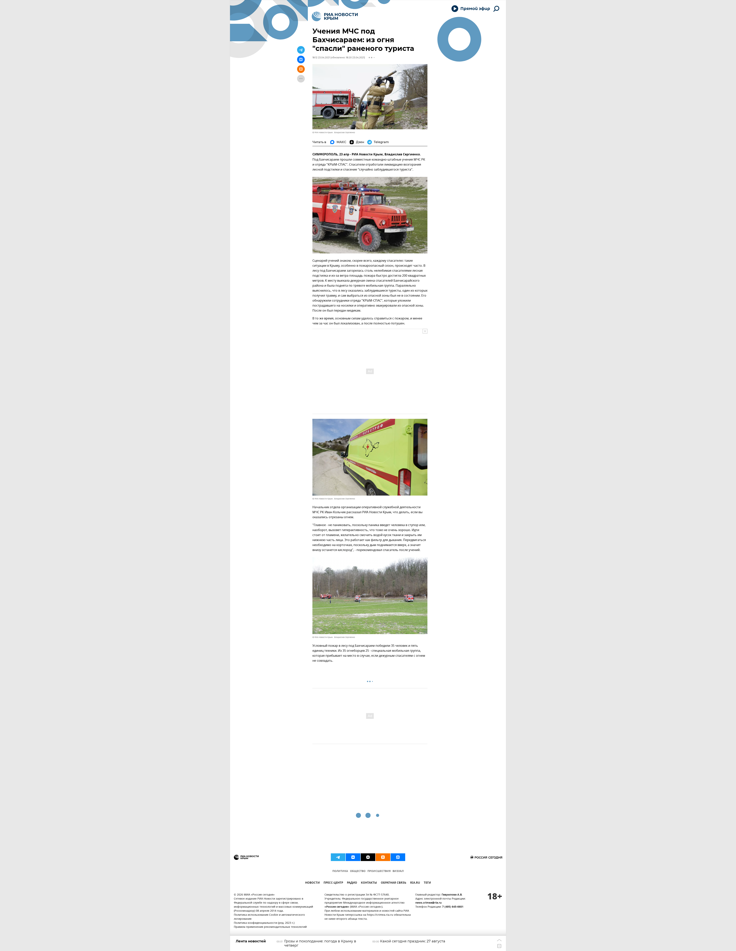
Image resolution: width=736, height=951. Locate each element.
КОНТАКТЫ (369, 883)
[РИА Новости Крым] (334, 16)
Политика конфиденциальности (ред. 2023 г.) (264, 923)
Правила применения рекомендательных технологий (270, 927)
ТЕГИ (427, 883)
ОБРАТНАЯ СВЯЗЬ (393, 883)
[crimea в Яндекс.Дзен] (368, 857)
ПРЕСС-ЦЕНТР (333, 883)
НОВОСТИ (312, 883)
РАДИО (352, 883)
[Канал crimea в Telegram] (338, 857)
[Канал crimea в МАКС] (398, 857)
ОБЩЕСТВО (358, 871)
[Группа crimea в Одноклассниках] (383, 857)
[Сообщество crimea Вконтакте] (353, 857)
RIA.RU (415, 883)
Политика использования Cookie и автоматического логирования (269, 917)
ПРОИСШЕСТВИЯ (379, 871)
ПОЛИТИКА (340, 871)
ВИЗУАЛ (398, 871)
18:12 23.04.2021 (321, 57)
